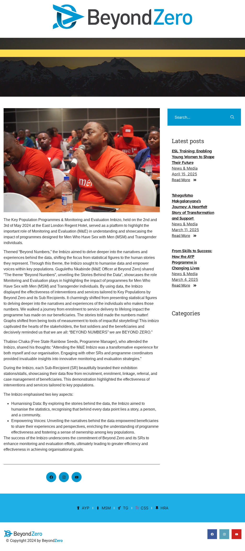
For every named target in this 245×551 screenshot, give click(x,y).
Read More (181, 180)
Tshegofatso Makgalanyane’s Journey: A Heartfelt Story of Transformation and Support (193, 207)
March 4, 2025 (185, 279)
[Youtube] (236, 534)
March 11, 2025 (185, 229)
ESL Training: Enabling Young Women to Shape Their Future (193, 157)
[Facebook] (51, 477)
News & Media (185, 168)
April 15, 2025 (184, 174)
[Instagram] (64, 477)
